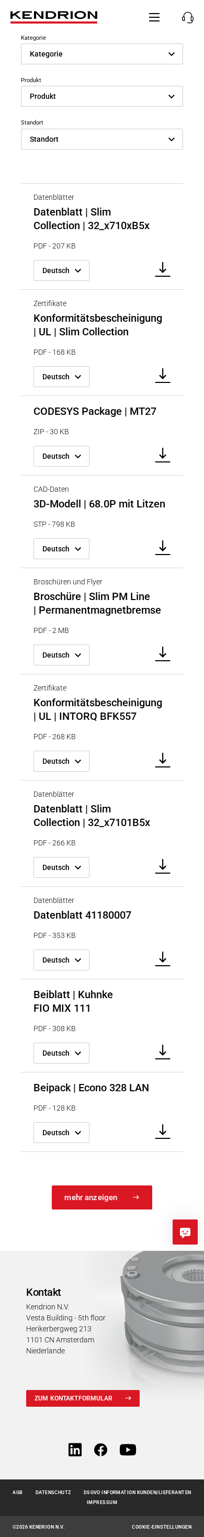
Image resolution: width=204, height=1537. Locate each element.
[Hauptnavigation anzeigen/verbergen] (154, 17)
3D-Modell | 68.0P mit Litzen (99, 504)
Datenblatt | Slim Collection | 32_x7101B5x (91, 816)
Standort (32, 122)
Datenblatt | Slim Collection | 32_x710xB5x (91, 219)
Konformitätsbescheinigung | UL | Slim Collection (97, 325)
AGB (17, 1492)
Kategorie (33, 38)
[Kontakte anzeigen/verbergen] (185, 17)
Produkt (31, 80)
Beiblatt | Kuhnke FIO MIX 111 (73, 1001)
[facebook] (100, 1450)
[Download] (159, 270)
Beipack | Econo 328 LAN (91, 1087)
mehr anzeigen (90, 1197)
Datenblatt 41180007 (82, 915)
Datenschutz (53, 1492)
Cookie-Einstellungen (161, 1527)
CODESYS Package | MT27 (94, 411)
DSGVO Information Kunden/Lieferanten (137, 1492)
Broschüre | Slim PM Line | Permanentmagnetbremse (97, 603)
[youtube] (128, 1450)
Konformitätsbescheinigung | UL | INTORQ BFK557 (97, 709)
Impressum (102, 1502)
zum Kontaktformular (73, 1398)
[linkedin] (75, 1450)
